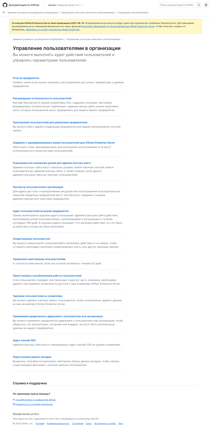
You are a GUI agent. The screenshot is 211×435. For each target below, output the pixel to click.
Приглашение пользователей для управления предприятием (50, 122)
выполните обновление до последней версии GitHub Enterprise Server (118, 26)
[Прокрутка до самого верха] (204, 428)
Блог (120, 423)
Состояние (77, 423)
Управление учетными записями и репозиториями (88, 12)
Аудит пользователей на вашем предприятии (41, 211)
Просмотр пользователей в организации (38, 187)
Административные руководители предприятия (32, 12)
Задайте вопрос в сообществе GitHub (36, 399)
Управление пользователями (133, 12)
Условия (40, 423)
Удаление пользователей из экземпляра (37, 295)
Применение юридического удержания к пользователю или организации (58, 316)
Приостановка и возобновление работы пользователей (47, 275)
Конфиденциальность (58, 423)
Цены (89, 423)
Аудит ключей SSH (24, 340)
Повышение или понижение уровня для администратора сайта (52, 162)
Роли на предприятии (26, 78)
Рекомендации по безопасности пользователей (42, 98)
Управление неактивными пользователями (39, 259)
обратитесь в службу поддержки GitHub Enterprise (52, 29)
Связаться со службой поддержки (34, 404)
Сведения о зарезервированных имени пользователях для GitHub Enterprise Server (64, 142)
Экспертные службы (105, 423)
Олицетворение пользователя (31, 238)
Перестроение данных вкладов (32, 356)
